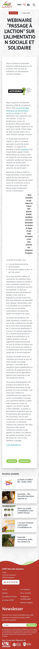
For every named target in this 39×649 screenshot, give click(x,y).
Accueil (4, 589)
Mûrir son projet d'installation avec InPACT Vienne (25, 510)
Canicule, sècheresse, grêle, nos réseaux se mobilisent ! (25, 539)
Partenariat (12, 461)
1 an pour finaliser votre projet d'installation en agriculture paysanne (25, 525)
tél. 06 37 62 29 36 (11, 582)
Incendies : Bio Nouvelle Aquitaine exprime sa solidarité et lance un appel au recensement (25, 496)
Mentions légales (26, 602)
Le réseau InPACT (8, 600)
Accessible (24, 149)
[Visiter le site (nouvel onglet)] (6, 644)
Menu (19, 5)
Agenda (4, 593)
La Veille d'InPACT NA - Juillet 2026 (25, 480)
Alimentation (24, 461)
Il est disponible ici (13, 445)
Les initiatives (25, 589)
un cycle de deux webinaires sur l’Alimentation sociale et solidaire (17, 110)
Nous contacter (25, 593)
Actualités (13, 13)
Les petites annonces (9, 596)
